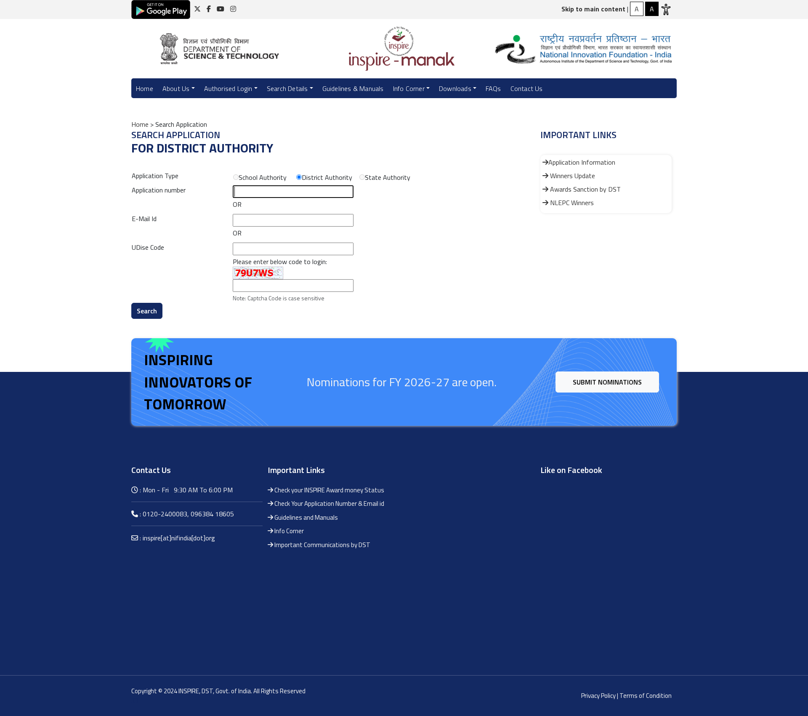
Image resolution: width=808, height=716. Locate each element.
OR (237, 204)
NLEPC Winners (571, 203)
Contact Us (526, 88)
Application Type (155, 176)
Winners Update (571, 176)
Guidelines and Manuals (305, 517)
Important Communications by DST (321, 545)
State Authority (387, 177)
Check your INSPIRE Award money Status (328, 490)
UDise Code (148, 247)
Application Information (581, 162)
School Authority (263, 177)
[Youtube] (220, 9)
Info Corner (288, 531)
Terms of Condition (645, 695)
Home (144, 88)
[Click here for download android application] (160, 9)
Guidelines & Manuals (353, 88)
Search (147, 311)
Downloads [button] (455, 88)
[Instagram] (233, 9)
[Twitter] (197, 9)
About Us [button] (176, 88)
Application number (159, 190)
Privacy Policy (598, 695)
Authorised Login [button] (228, 88)
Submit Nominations (607, 382)
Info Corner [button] (409, 88)
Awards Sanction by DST (584, 189)
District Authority (327, 177)
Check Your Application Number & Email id (328, 503)
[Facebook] (209, 9)
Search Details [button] (287, 88)
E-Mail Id (144, 219)
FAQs (493, 88)
